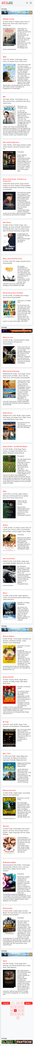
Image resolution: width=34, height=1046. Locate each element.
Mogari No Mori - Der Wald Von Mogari (15, 446)
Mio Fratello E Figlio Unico (11, 142)
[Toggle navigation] (31, 3)
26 (12, 1010)
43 (18, 1018)
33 (22, 1014)
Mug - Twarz (7, 753)
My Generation (7, 908)
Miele (4, 57)
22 (11, 1007)
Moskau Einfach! (8, 677)
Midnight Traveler (8, 19)
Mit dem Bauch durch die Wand (13, 293)
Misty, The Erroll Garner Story (12, 258)
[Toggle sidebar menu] (27, 3)
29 (22, 1010)
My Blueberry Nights (9, 862)
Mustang (6, 826)
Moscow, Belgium (8, 636)
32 (19, 1014)
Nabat (5, 961)
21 (21, 1003)
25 (22, 1007)
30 (12, 1014)
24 (19, 1007)
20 (18, 1003)
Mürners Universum (9, 790)
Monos (5, 593)
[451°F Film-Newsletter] (7, 3)
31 (15, 1014)
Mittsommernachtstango (11, 371)
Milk (4, 96)
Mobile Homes (7, 413)
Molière (5, 525)
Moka (4, 491)
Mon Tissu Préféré (9, 558)
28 (19, 1010)
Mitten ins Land (8, 337)
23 (15, 1007)
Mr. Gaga (6, 722)
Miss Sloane (7, 222)
